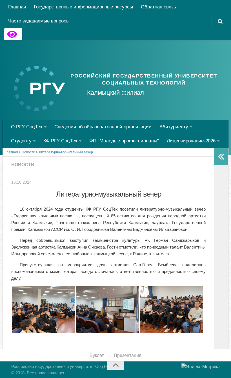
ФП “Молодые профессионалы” (124, 141)
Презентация (127, 355)
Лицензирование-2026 (191, 141)
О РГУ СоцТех (27, 126)
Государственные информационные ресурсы (83, 7)
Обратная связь (158, 7)
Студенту (21, 141)
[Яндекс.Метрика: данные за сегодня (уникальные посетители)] (200, 366)
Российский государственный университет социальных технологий (143, 79)
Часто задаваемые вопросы (39, 21)
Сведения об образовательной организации (103, 126)
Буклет (97, 355)
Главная (17, 7)
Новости (22, 164)
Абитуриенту (173, 126)
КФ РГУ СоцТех (60, 141)
